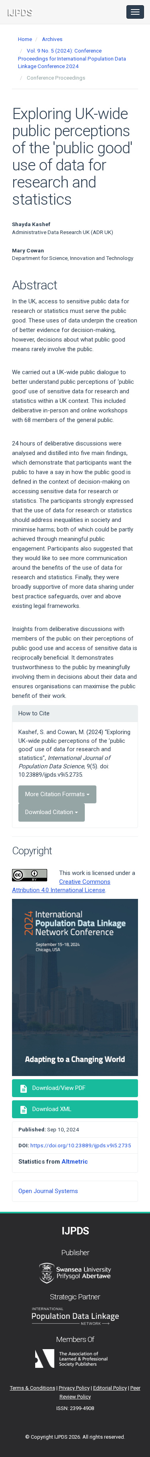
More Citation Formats (55, 794)
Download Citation (50, 812)
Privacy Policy (74, 1388)
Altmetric (75, 1161)
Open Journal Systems (48, 1191)
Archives (52, 39)
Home (25, 39)
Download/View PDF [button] (52, 1089)
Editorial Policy (110, 1388)
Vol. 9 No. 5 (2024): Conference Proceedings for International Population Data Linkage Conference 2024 (72, 58)
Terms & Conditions (32, 1388)
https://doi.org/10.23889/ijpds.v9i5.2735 (80, 1145)
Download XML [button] (45, 1110)
